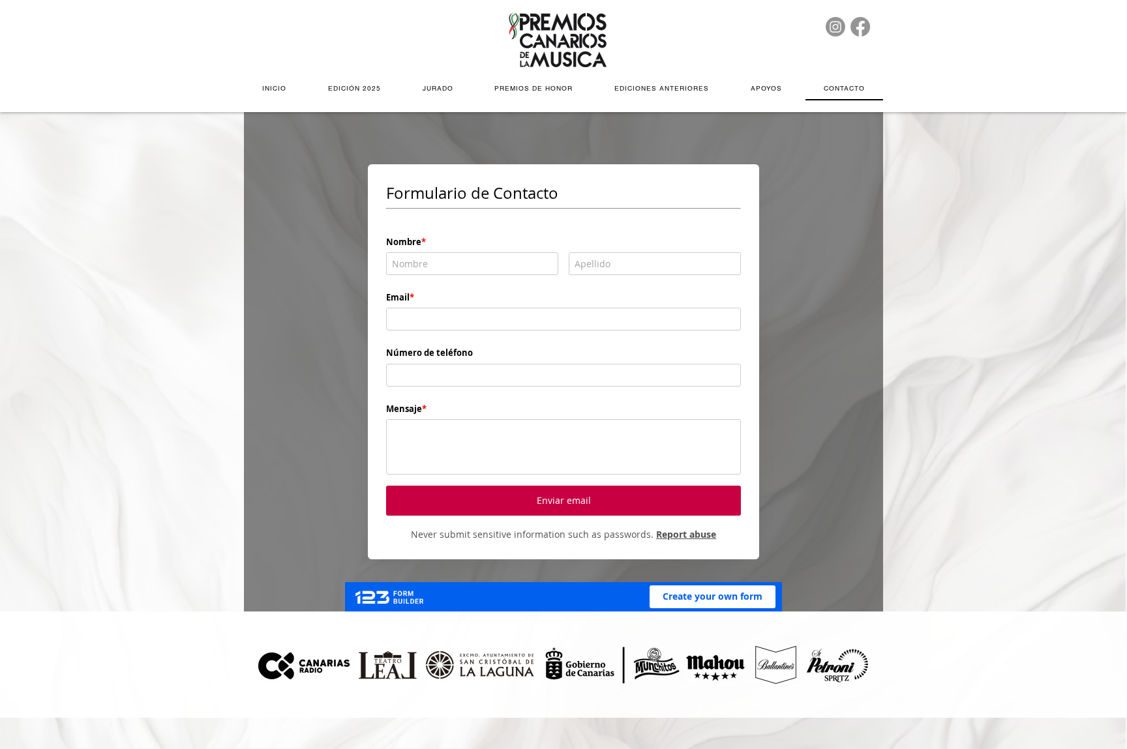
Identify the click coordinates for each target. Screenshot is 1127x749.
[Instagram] (835, 27)
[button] (354, 89)
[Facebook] (860, 27)
